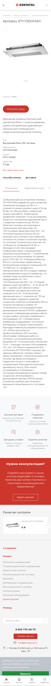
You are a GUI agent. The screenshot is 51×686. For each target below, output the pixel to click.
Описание (11, 188)
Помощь (7, 607)
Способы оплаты (12, 178)
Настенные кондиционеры (16, 562)
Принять (25, 674)
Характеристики (34, 188)
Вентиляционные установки (17, 587)
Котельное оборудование (16, 595)
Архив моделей (11, 599)
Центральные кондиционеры (18, 583)
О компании (9, 548)
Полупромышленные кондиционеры (21, 566)
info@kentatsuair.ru (28, 642)
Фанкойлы (8, 578)
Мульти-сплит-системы (14, 570)
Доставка (31, 178)
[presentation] (49, 188)
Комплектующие (11, 591)
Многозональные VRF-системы (18, 574)
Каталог (7, 556)
